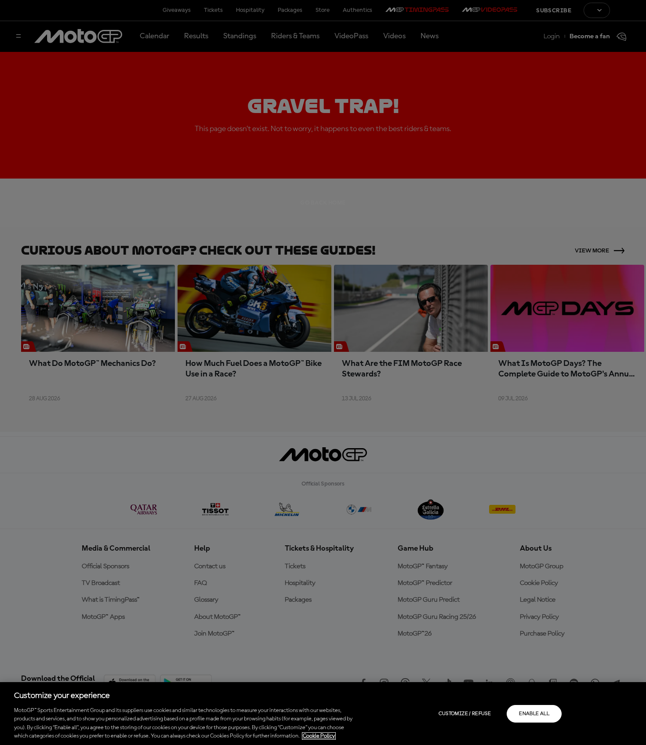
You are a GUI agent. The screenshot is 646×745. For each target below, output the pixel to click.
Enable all (534, 713)
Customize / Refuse (465, 713)
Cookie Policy (319, 736)
